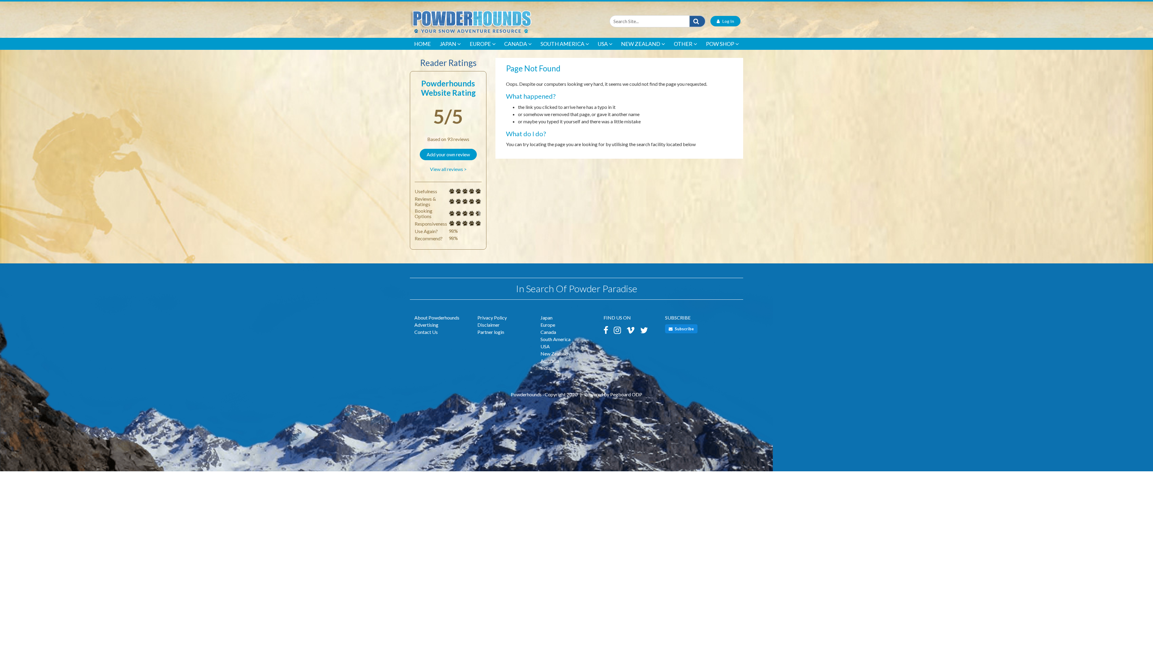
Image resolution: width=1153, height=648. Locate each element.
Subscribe (684, 328)
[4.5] (452, 214)
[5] (452, 191)
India (545, 368)
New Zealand (640, 43)
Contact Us (426, 332)
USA (603, 43)
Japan (448, 43)
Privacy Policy (492, 317)
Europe (480, 43)
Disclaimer (488, 325)
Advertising (426, 325)
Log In (727, 21)
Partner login (490, 332)
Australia (549, 361)
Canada (515, 43)
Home (422, 43)
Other (683, 43)
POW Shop (720, 43)
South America (562, 43)
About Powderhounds (436, 317)
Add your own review (448, 154)
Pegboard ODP (626, 394)
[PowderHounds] (491, 21)
